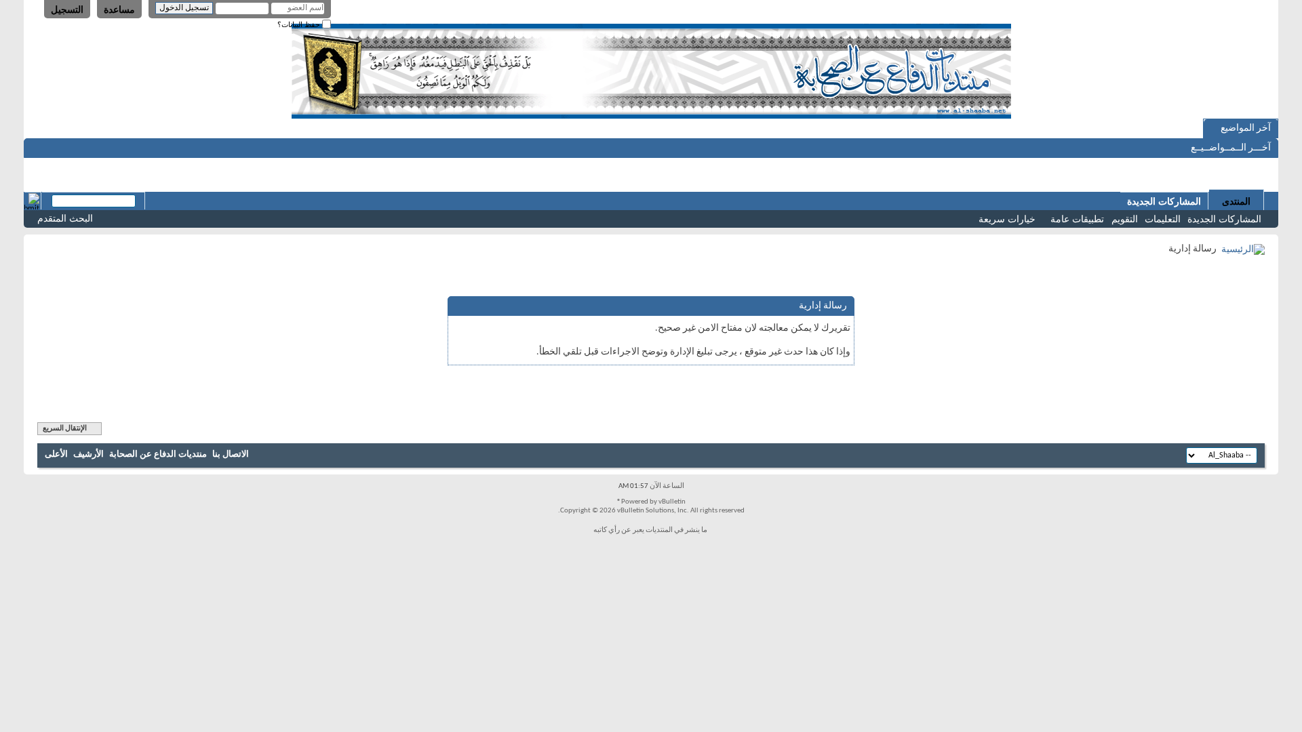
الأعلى (56, 454)
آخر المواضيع (1246, 128)
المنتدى (1236, 201)
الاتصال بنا (230, 454)
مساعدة (119, 9)
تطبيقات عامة (1077, 219)
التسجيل (67, 9)
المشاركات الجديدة (1224, 219)
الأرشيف (88, 454)
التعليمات (1163, 219)
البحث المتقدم (65, 218)
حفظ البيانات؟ (299, 24)
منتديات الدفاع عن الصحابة (158, 454)
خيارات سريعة (1007, 219)
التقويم (1124, 219)
